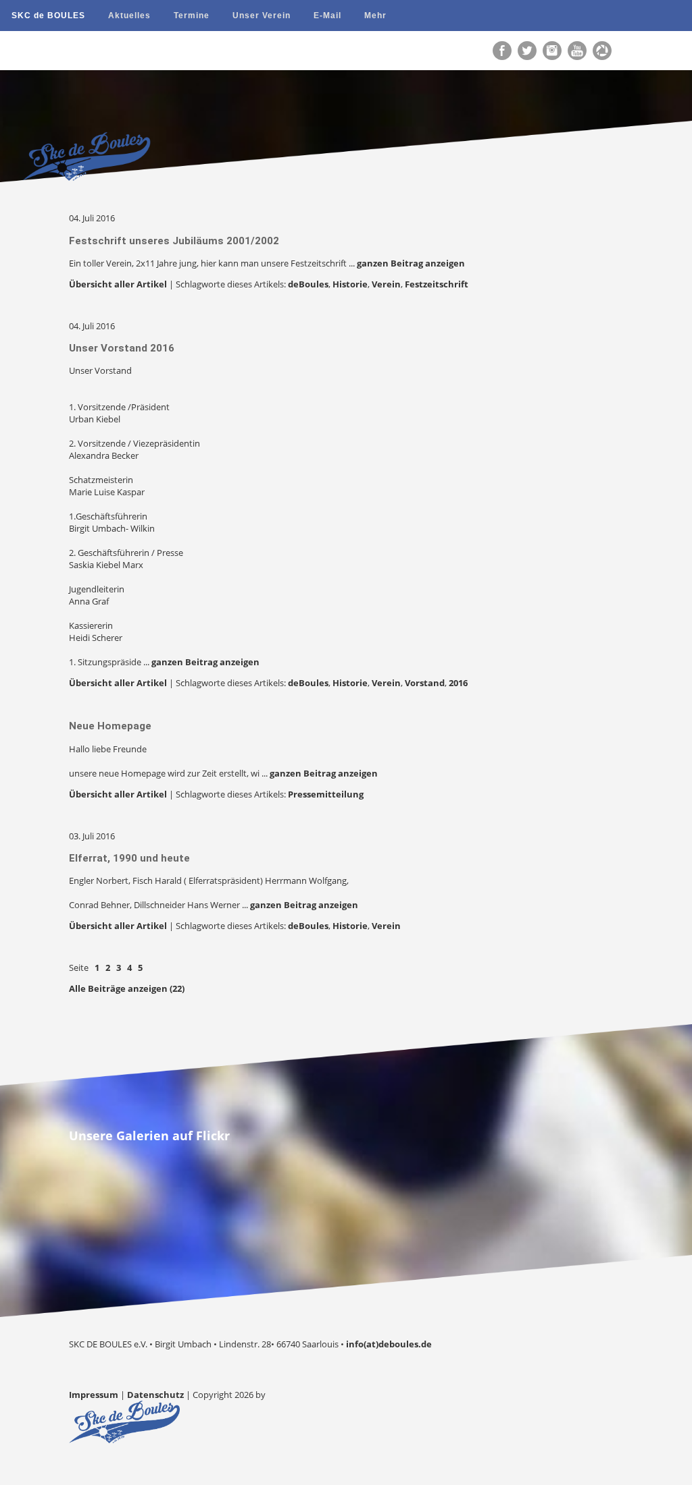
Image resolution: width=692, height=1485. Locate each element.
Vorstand (425, 683)
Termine (191, 15)
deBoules (308, 284)
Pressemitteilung (326, 794)
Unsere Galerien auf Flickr (149, 1135)
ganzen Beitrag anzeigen (411, 263)
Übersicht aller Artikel (118, 284)
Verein (386, 284)
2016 (458, 683)
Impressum (93, 1395)
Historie (350, 284)
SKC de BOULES (48, 15)
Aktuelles (129, 15)
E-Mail (327, 15)
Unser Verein (261, 15)
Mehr (375, 15)
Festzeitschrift (436, 284)
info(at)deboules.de (389, 1344)
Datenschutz (155, 1395)
